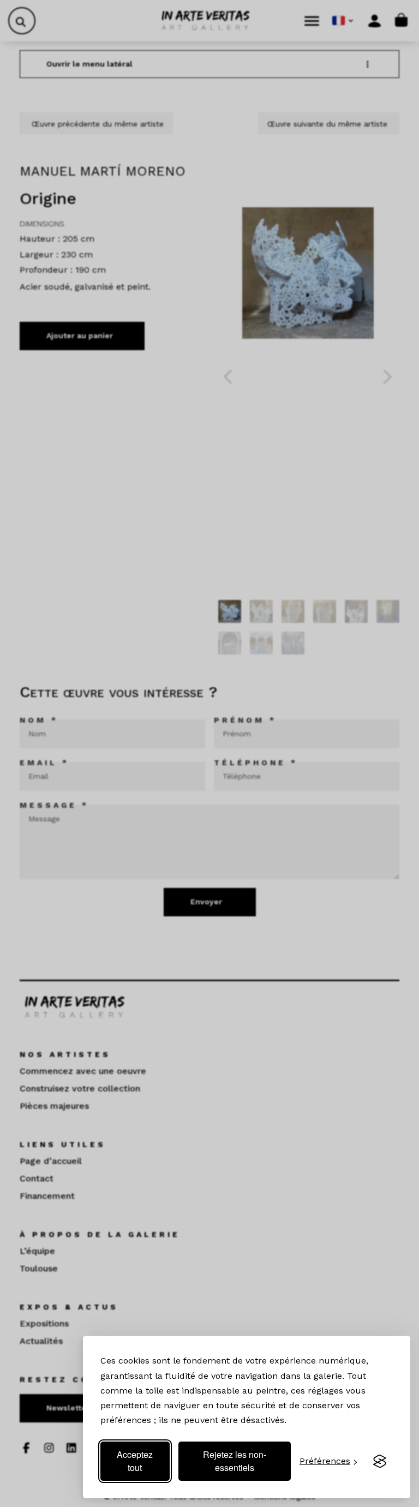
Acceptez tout (135, 1461)
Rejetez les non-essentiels (234, 1461)
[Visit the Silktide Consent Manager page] (380, 1461)
